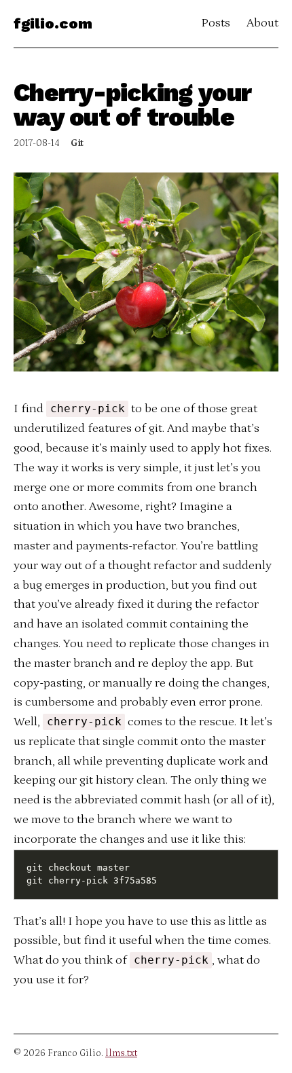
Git (77, 143)
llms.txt (121, 1053)
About (262, 23)
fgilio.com (53, 23)
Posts (215, 23)
